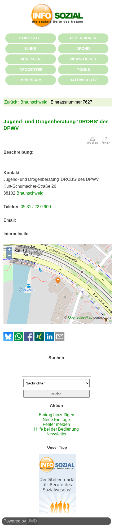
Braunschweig (33, 102)
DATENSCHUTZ (83, 80)
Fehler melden (56, 424)
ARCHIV (83, 48)
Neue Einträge (56, 419)
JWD (32, 521)
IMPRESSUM (30, 80)
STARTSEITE (30, 38)
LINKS (30, 48)
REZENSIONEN (83, 38)
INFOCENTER (31, 69)
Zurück (10, 102)
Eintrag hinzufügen (56, 415)
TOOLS (83, 69)
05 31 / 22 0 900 (36, 206)
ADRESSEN (30, 59)
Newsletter (56, 434)
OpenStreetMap (80, 317)
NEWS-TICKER (83, 59)
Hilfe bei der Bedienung (56, 429)
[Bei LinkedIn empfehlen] (49, 339)
